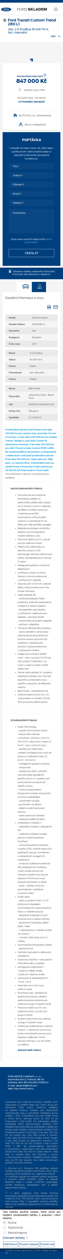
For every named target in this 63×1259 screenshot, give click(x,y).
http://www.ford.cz (24, 1088)
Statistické (15, 1227)
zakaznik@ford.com (26, 1085)
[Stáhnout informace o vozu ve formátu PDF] (49, 307)
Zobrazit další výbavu (29, 1050)
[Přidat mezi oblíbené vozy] (5, 20)
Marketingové (17, 1232)
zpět (53, 36)
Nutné (12, 1222)
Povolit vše (47, 1244)
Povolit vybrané (28, 1244)
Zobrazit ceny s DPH (34, 90)
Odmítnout (10, 1244)
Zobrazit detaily (14, 1237)
